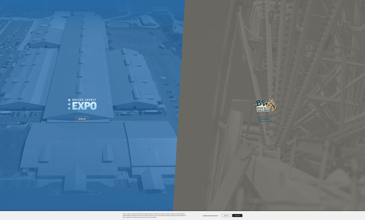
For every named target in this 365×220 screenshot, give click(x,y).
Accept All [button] (237, 215)
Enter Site (264, 119)
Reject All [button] (226, 215)
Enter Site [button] (82, 119)
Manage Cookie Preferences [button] (210, 215)
